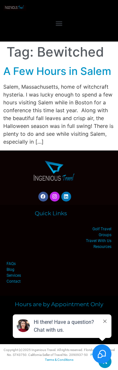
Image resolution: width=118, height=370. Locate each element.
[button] (59, 23)
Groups (105, 235)
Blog (10, 269)
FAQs (11, 263)
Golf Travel (101, 229)
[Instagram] (55, 197)
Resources (102, 246)
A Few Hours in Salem (57, 71)
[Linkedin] (66, 197)
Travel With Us (98, 240)
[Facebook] (43, 197)
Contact (14, 281)
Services (14, 275)
